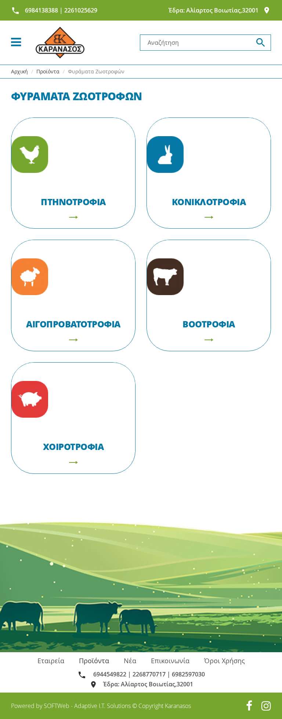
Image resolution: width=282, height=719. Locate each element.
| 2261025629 (78, 10)
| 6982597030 (186, 674)
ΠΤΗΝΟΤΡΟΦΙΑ (73, 202)
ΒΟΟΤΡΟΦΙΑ (208, 324)
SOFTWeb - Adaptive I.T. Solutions (87, 706)
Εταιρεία (50, 660)
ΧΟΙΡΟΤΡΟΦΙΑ (73, 446)
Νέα (130, 660)
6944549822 (109, 674)
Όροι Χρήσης (224, 660)
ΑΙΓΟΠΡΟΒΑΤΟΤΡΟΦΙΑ (73, 324)
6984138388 (41, 10)
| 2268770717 (147, 674)
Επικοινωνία (170, 660)
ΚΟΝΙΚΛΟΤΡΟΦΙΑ (209, 202)
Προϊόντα (94, 660)
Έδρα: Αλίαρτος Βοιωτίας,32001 (213, 10)
